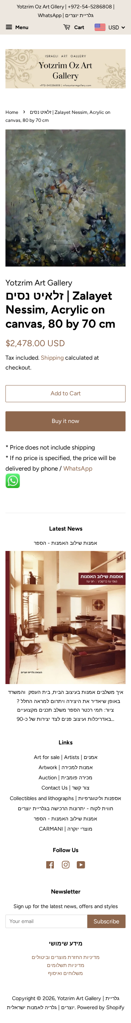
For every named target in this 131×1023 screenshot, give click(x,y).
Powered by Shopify (100, 1007)
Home (11, 112)
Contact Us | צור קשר (65, 787)
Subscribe (106, 921)
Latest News (65, 528)
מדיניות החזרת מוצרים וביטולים (66, 957)
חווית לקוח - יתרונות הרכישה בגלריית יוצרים (65, 808)
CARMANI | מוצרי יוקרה (65, 829)
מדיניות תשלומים (65, 965)
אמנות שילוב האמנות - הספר (65, 543)
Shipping (52, 357)
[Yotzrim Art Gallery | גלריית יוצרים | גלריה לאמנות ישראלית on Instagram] (65, 866)
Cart (78, 27)
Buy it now (65, 420)
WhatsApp (78, 468)
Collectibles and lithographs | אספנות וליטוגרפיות (65, 798)
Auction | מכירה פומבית (65, 777)
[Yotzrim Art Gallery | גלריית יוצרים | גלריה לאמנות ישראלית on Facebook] (50, 866)
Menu (21, 27)
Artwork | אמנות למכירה (66, 767)
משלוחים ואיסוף (65, 973)
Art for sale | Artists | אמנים (66, 757)
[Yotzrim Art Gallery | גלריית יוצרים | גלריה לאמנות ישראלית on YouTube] (81, 866)
